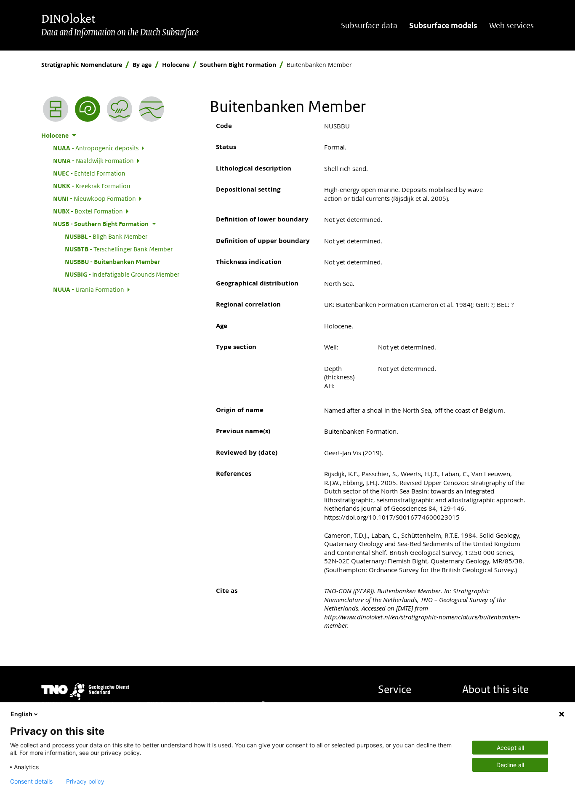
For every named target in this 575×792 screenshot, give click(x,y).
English (21, 713)
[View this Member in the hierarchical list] (55, 109)
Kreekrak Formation (91, 185)
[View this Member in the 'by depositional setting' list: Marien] (119, 109)
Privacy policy (85, 781)
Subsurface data (369, 25)
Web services (511, 25)
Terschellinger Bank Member (119, 249)
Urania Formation (88, 289)
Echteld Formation (89, 173)
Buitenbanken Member (112, 261)
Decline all (510, 764)
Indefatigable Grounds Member (122, 274)
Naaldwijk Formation (93, 160)
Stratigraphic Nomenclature (81, 65)
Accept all (510, 747)
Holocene (175, 65)
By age (142, 65)
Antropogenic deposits (95, 148)
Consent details (31, 781)
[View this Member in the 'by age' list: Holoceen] (87, 109)
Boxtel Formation (88, 211)
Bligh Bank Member (106, 236)
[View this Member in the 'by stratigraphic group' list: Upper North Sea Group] (151, 109)
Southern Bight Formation (238, 65)
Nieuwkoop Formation (94, 198)
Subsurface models (443, 25)
